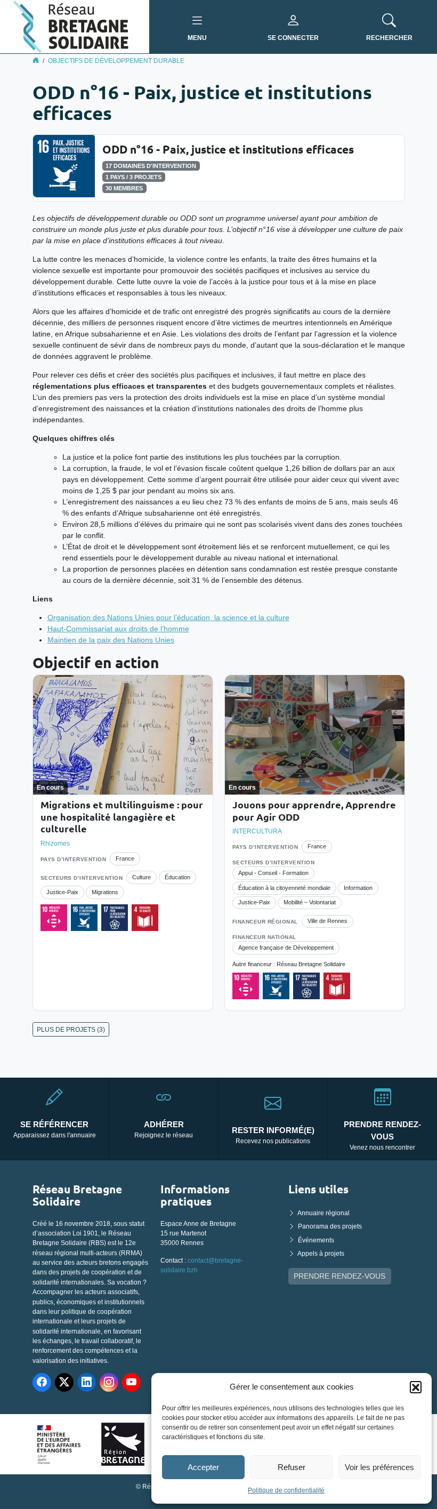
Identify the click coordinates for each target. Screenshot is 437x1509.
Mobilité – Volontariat (310, 902)
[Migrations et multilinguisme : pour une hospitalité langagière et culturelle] (123, 734)
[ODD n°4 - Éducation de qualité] (145, 917)
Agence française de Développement (286, 947)
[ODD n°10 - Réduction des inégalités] (54, 917)
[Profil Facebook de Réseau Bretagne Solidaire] (42, 1382)
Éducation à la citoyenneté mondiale (284, 888)
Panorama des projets (330, 1226)
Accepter (203, 1467)
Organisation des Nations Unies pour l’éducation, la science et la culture (168, 617)
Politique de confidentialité (286, 1490)
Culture (141, 877)
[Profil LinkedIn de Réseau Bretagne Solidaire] (86, 1382)
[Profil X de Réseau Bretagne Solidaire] (64, 1382)
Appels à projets (320, 1253)
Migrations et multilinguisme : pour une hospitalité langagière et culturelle (122, 816)
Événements (316, 1240)
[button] (415, 1387)
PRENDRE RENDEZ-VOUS (339, 1276)
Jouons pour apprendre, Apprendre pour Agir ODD (314, 810)
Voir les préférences (379, 1467)
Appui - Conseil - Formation (273, 873)
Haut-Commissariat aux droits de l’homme (118, 628)
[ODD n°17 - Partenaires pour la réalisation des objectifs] (114, 917)
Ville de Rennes (327, 921)
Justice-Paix (62, 892)
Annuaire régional (323, 1213)
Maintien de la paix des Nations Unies (110, 640)
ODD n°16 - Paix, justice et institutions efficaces (228, 149)
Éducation (177, 877)
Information (358, 888)
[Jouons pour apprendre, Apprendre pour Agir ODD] (314, 734)
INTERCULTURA (257, 831)
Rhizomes (55, 843)
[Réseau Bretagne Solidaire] (74, 26)
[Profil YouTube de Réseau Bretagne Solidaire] (131, 1382)
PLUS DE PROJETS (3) (71, 1029)
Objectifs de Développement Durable (116, 61)
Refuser (291, 1467)
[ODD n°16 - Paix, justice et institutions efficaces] (64, 165)
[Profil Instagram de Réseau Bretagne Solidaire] (109, 1382)
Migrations (105, 892)
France (125, 858)
